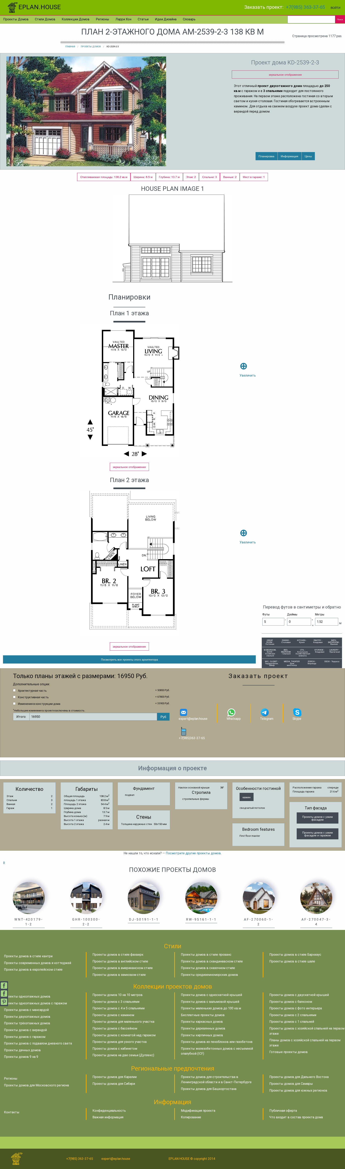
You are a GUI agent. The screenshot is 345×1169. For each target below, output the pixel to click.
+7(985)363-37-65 (192, 738)
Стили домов (45, 19)
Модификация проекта (198, 1111)
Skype (296, 719)
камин (247, 797)
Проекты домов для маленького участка (123, 1022)
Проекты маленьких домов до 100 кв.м (211, 1008)
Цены (308, 156)
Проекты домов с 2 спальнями (292, 1015)
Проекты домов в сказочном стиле (208, 968)
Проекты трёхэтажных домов (27, 1023)
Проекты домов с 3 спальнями (115, 1002)
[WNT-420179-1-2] (29, 898)
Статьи (143, 19)
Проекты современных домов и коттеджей (37, 963)
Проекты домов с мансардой (26, 1010)
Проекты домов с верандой (25, 1030)
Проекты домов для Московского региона (36, 1085)
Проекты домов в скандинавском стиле (212, 961)
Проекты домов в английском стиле (120, 961)
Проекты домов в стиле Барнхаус (295, 954)
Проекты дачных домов (22, 1050)
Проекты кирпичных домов (202, 1035)
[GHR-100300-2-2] (86, 898)
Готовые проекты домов (288, 1052)
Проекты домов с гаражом (24, 1037)
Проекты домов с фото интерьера (295, 1008)
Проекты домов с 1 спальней (291, 1022)
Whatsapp (234, 719)
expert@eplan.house (193, 719)
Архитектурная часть (32, 690)
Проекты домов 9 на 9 (21, 1057)
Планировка (266, 156)
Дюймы (292, 614)
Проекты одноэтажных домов (27, 996)
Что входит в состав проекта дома (296, 1117)
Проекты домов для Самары (291, 1084)
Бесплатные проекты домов (203, 1015)
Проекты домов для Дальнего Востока (299, 1077)
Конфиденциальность (109, 1111)
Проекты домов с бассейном (114, 1028)
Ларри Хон (123, 19)
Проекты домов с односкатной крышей (211, 995)
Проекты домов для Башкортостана (208, 1089)
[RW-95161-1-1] (201, 898)
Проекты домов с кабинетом (114, 1048)
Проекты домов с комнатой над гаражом (124, 1035)
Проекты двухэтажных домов (27, 1017)
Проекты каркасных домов (202, 1022)
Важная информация (107, 1117)
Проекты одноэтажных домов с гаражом (35, 1003)
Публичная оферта (283, 1111)
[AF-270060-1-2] (259, 898)
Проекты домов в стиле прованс (206, 954)
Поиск (340, 19)
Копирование (191, 1117)
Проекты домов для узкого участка (119, 1042)
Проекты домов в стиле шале (292, 961)
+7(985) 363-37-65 (305, 7)
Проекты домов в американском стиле (122, 968)
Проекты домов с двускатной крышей (299, 995)
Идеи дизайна (165, 19)
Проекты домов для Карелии (114, 1077)
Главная (70, 46)
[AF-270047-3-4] (316, 898)
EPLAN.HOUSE (39, 7)
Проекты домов (16, 19)
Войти (335, 7)
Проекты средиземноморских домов (209, 975)
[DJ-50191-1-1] (144, 898)
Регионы (102, 19)
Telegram (266, 719)
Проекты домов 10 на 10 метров (117, 995)
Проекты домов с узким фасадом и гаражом (317, 833)
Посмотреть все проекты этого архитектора (129, 659)
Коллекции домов (75, 19)
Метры (319, 614)
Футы (266, 614)
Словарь (189, 19)
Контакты (11, 1112)
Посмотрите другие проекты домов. (193, 853)
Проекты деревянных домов (203, 1028)
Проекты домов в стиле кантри (28, 956)
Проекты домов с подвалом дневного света (38, 1043)
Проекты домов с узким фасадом (317, 817)
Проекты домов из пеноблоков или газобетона (216, 1042)
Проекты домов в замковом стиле (119, 975)
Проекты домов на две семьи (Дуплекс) (123, 1055)
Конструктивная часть (33, 697)
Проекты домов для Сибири (113, 1084)
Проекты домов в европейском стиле (33, 969)
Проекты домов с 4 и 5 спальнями (118, 1008)
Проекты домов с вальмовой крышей (210, 1002)
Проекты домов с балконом (290, 1002)
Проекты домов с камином (113, 1015)
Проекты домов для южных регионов (298, 1090)
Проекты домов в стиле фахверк (117, 954)
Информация (289, 156)
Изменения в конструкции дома (39, 703)
